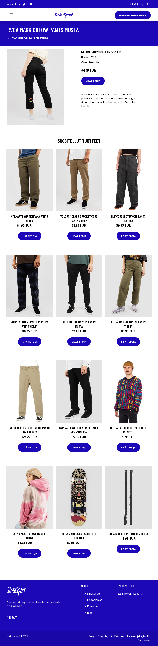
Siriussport (93, 593)
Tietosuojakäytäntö (138, 636)
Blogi (90, 612)
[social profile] (31, 4)
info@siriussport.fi (139, 4)
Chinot (117, 51)
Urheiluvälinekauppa (132, 15)
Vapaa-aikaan (104, 51)
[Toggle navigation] (11, 15)
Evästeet (119, 636)
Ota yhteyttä (105, 636)
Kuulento (92, 606)
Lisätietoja (93, 80)
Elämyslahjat (94, 600)
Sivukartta (144, 640)
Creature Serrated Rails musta (128, 533)
